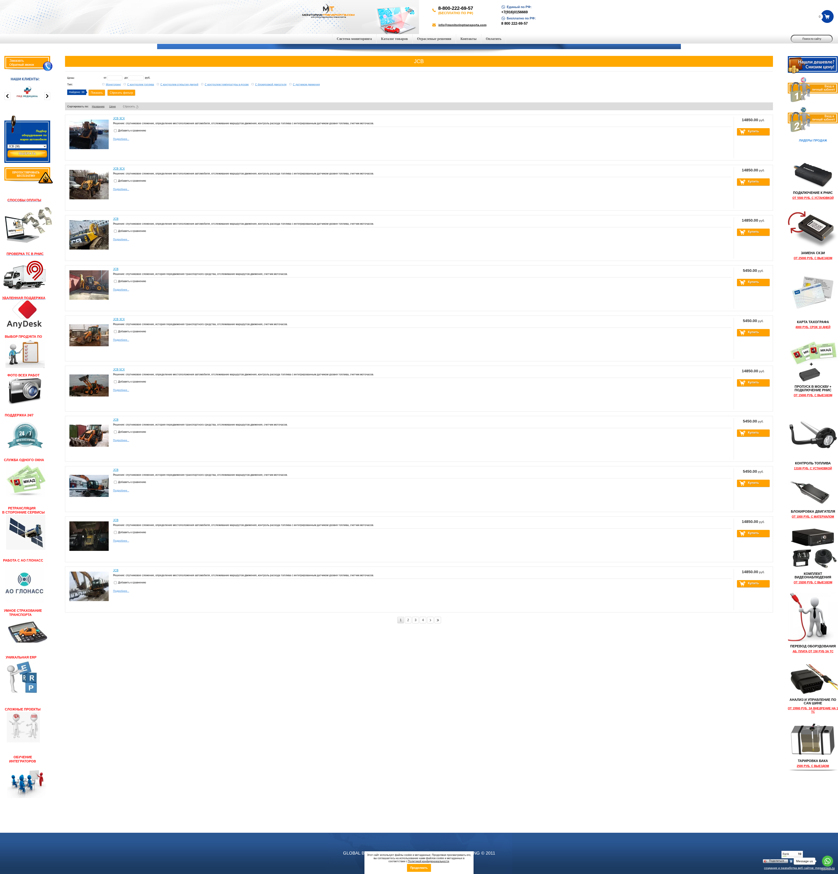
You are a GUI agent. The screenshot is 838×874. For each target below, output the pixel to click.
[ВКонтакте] (791, 861)
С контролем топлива (140, 84)
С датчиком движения (306, 84)
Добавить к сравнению (131, 130)
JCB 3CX (119, 118)
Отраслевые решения (434, 39)
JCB (115, 219)
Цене (112, 106)
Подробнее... (121, 139)
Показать (97, 92)
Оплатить (493, 39)
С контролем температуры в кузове (227, 84)
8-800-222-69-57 (455, 8)
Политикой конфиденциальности (428, 861)
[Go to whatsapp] (827, 861)
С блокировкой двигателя (271, 84)
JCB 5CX (119, 369)
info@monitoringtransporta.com (462, 25)
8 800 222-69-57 (514, 24)
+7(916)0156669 (514, 12)
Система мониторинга (354, 39)
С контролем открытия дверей (179, 84)
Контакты (468, 39)
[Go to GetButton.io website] (828, 869)
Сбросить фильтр (121, 92)
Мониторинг (113, 84)
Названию (98, 106)
